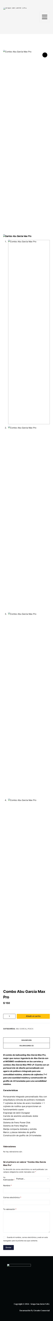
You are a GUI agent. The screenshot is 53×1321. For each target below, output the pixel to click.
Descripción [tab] (26, 1040)
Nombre (7, 1185)
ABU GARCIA (21, 1029)
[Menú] (44, 17)
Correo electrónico (12, 1197)
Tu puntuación (8, 1179)
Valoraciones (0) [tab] (26, 1046)
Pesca (30, 1029)
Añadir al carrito (33, 1016)
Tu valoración (9, 1209)
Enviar (8, 1247)
